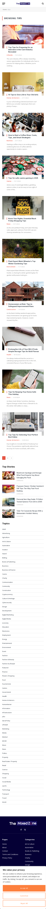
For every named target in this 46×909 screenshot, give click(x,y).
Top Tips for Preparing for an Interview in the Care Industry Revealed (20, 49)
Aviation (5, 550)
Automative (6, 545)
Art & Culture (6, 541)
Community (6, 586)
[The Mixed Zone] (23, 3)
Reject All (24, 903)
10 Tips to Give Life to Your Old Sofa (23, 95)
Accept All (24, 888)
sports (4, 786)
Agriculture (5, 537)
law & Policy (6, 721)
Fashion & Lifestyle (8, 664)
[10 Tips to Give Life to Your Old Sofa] (23, 84)
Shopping (5, 774)
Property (5, 757)
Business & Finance (8, 570)
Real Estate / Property (9, 761)
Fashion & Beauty (8, 660)
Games (4, 688)
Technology (6, 790)
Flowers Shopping (8, 676)
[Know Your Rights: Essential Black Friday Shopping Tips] (23, 207)
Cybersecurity (7, 602)
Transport (5, 794)
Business (5, 566)
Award (4, 554)
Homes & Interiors (8, 700)
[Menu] (3, 3)
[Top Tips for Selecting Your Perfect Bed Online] (23, 424)
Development (6, 611)
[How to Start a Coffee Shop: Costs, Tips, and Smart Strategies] (23, 124)
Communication (7, 582)
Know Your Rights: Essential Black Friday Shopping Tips (22, 219)
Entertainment (7, 643)
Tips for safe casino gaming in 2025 (23, 178)
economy (5, 623)
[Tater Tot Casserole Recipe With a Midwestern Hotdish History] (8, 513)
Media (4, 733)
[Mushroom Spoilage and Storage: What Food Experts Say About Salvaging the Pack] (8, 475)
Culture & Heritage (8, 598)
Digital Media (6, 619)
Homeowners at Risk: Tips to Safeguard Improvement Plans (21, 305)
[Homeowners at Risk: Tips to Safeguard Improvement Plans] (23, 293)
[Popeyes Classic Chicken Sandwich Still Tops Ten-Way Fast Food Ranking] (8, 489)
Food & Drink (6, 684)
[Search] (42, 3)
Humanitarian (7, 704)
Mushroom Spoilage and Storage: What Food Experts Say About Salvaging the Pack (29, 475)
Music (4, 745)
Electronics (5, 631)
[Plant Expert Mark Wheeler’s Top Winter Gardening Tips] (23, 250)
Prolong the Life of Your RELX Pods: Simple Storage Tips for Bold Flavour (23, 350)
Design (4, 607)
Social (4, 778)
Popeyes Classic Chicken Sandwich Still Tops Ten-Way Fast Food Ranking (30, 488)
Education (5, 627)
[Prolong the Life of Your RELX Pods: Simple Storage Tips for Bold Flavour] (23, 338)
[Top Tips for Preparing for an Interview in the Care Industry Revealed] (23, 36)
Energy (4, 639)
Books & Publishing (8, 562)
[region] (23, 887)
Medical (4, 737)
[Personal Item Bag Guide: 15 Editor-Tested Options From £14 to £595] (8, 502)
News (4, 749)
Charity (4, 578)
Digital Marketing (8, 615)
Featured (5, 668)
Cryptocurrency (7, 594)
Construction (6, 590)
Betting (4, 558)
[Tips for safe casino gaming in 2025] (23, 167)
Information (6, 708)
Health (4, 696)
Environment (6, 647)
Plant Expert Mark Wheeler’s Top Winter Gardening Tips (22, 262)
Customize (24, 896)
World (4, 802)
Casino (4, 574)
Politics (4, 753)
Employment (6, 635)
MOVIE (4, 741)
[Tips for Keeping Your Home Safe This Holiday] (23, 381)
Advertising (6, 533)
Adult (4, 529)
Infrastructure (7, 713)
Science (4, 770)
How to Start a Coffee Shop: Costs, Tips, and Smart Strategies (22, 136)
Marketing (5, 729)
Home (5, 9)
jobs (3, 717)
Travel (4, 798)
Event (4, 651)
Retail (4, 765)
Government (6, 692)
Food (4, 680)
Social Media (6, 782)
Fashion (5, 655)
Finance (4, 672)
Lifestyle (5, 725)
